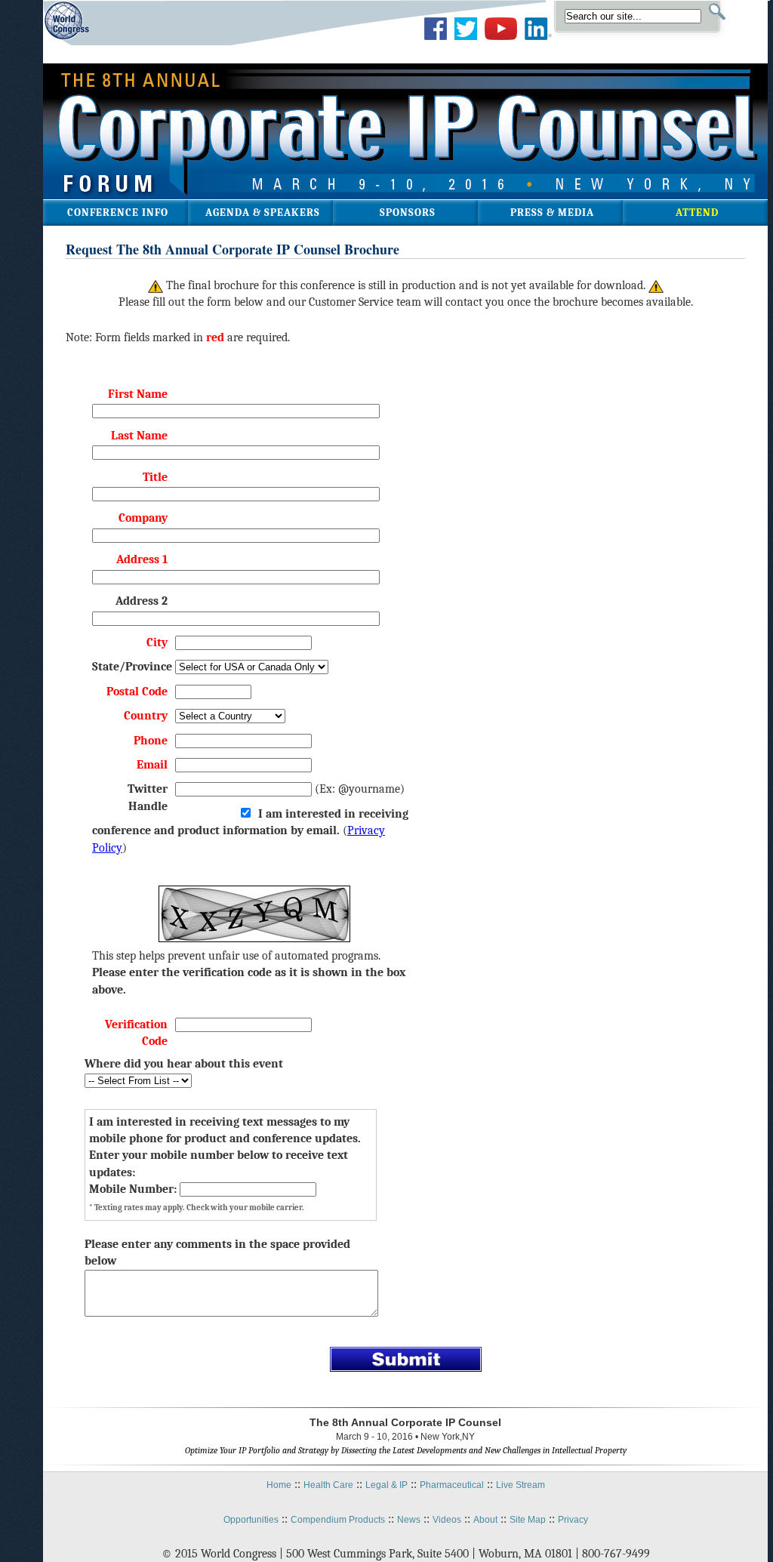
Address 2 (141, 601)
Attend (697, 212)
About (485, 1519)
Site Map (528, 1519)
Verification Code (136, 1033)
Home (278, 1485)
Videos (447, 1519)
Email (152, 765)
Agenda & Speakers (262, 212)
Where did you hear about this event (184, 1064)
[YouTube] (501, 40)
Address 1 (142, 559)
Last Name (139, 435)
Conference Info (117, 212)
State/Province (130, 666)
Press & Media (552, 212)
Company (143, 518)
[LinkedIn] (539, 40)
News (408, 1519)
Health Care (328, 1485)
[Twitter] (466, 40)
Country (146, 715)
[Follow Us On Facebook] (435, 40)
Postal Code (137, 691)
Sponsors (408, 212)
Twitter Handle (148, 797)
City (157, 642)
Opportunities (251, 1519)
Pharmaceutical (452, 1485)
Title (155, 477)
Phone (151, 740)
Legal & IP (386, 1485)
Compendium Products (338, 1519)
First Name (138, 394)
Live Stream (520, 1485)
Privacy (573, 1519)
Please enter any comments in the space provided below (217, 1252)
